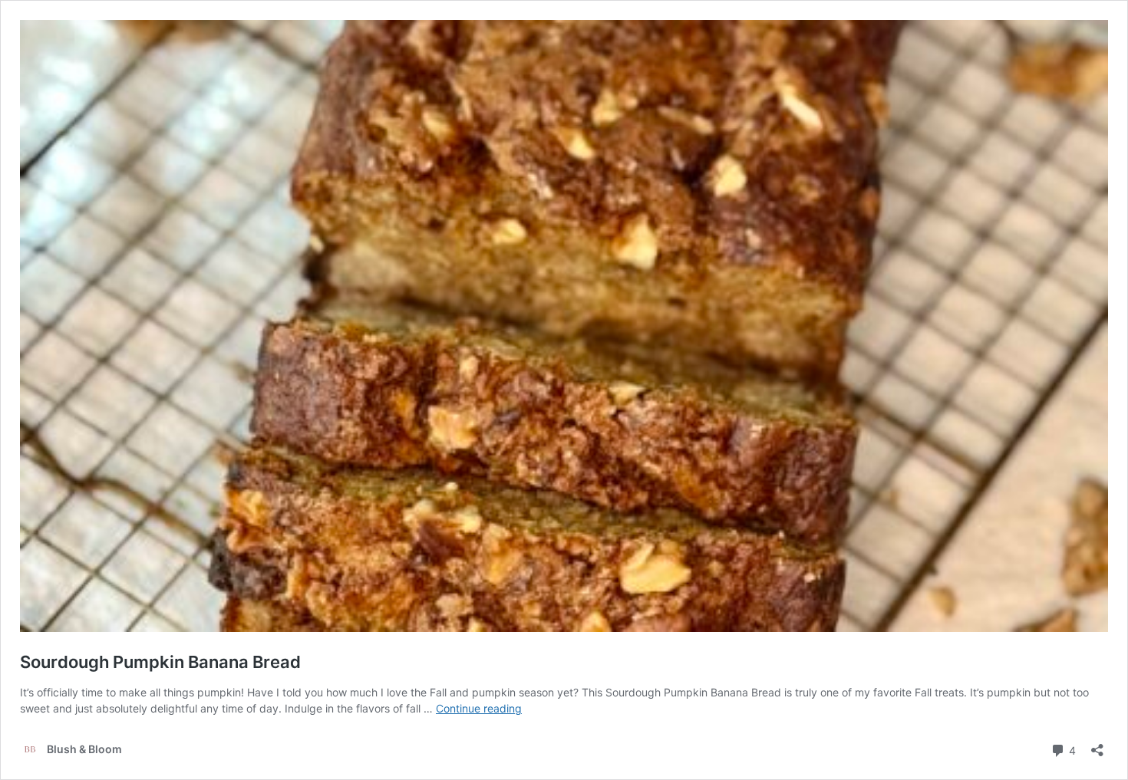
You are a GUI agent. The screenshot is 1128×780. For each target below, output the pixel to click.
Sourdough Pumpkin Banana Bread (160, 662)
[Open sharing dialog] (1097, 745)
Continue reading (479, 708)
